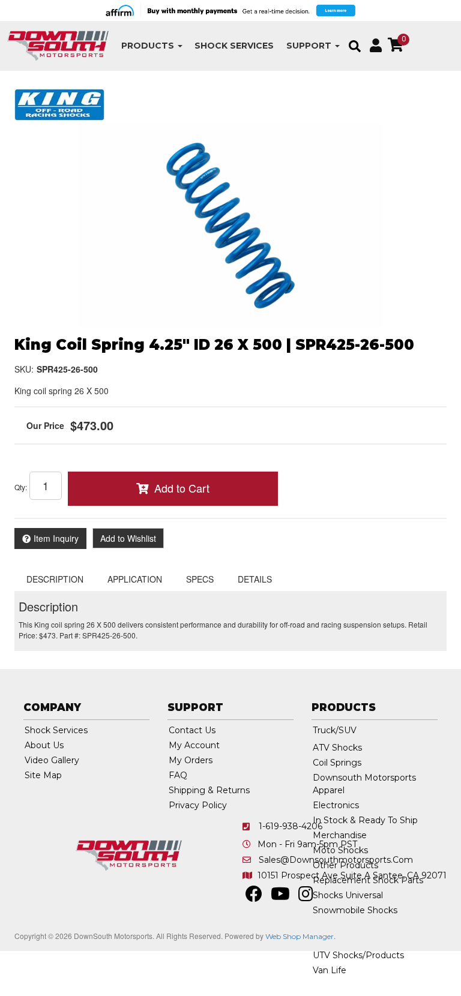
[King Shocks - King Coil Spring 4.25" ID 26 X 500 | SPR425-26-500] (59, 103)
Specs (200, 579)
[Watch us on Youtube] (280, 897)
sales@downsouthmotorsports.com (336, 859)
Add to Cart (181, 488)
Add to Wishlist (128, 538)
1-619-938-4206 (290, 826)
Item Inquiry (56, 538)
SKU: (24, 369)
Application (134, 579)
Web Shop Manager (299, 936)
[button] (151, 46)
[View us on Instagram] (305, 897)
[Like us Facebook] (254, 897)
